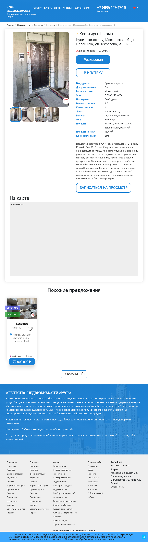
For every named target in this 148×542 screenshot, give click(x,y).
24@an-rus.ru (117, 487)
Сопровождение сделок (64, 501)
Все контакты (102, 11)
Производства (14, 490)
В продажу (12, 462)
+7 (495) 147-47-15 (111, 7)
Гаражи (10, 513)
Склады (10, 493)
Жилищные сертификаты (65, 513)
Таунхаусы (12, 478)
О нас (86, 8)
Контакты (92, 490)
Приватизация (60, 521)
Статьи (91, 470)
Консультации (59, 466)
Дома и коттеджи (15, 474)
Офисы (10, 482)
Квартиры (11, 466)
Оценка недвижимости (64, 525)
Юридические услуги (63, 509)
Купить (48, 8)
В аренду (34, 462)
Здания (10, 505)
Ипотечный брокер (62, 505)
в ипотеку (93, 73)
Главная (37, 8)
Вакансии (92, 486)
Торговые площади (16, 486)
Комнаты (11, 470)
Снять (57, 8)
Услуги (78, 8)
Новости (92, 474)
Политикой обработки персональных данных (91, 539)
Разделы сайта (95, 462)
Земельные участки (16, 509)
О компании (93, 466)
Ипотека (67, 8)
